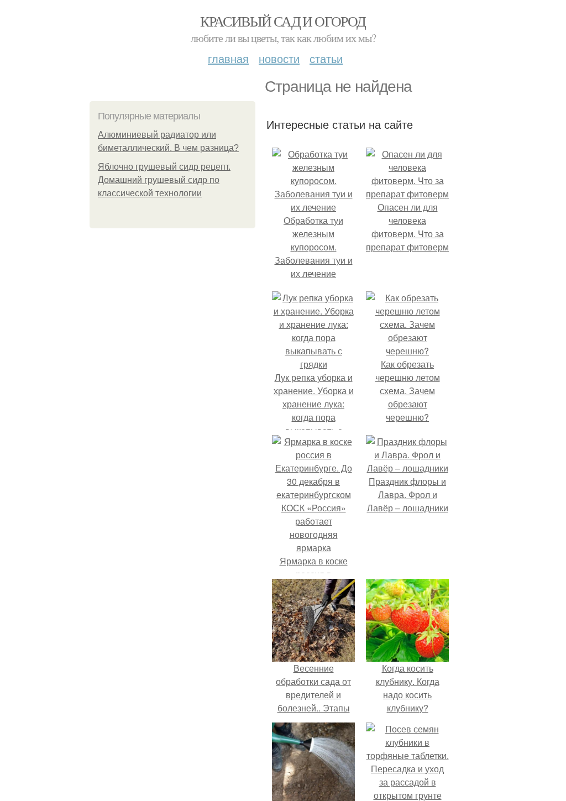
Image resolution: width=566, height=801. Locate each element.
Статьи (326, 58)
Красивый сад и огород (282, 21)
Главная (228, 58)
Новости (279, 58)
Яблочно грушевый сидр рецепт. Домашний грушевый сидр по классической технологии (164, 180)
